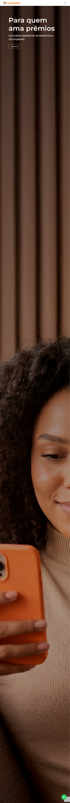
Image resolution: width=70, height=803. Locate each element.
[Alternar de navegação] (65, 2)
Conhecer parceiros (18, 58)
